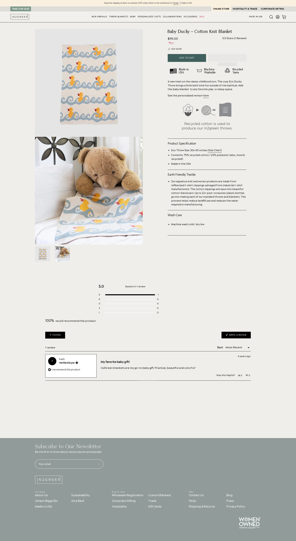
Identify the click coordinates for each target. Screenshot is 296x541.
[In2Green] (19, 17)
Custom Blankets (159, 495)
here (206, 95)
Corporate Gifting (124, 501)
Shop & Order (118, 492)
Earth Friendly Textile (181, 175)
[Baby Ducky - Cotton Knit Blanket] (42, 254)
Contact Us (196, 495)
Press (230, 501)
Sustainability (80, 495)
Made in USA (43, 507)
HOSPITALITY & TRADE (245, 8)
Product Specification (182, 143)
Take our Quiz (20, 8)
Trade (152, 501)
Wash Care (175, 215)
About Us (41, 495)
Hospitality (119, 507)
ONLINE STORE (221, 8)
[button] (227, 58)
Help (191, 492)
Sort (220, 347)
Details (176, 3)
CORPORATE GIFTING (272, 8)
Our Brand (40, 492)
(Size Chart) (215, 150)
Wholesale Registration (127, 495)
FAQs (192, 501)
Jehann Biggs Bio (46, 501)
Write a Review (240, 335)
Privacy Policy (235, 507)
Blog (229, 495)
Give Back (77, 501)
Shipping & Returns (202, 507)
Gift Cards (155, 507)
